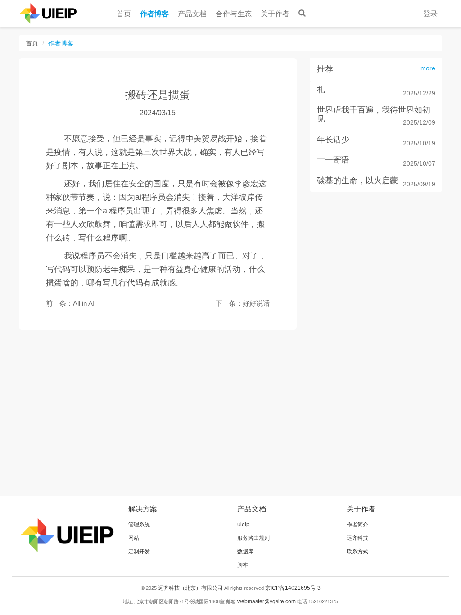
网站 (133, 538)
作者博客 (154, 14)
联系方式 (357, 551)
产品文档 (192, 14)
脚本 (242, 565)
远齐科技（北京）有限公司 (190, 588)
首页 (124, 14)
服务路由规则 (253, 538)
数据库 (245, 551)
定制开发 (139, 551)
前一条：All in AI (70, 303)
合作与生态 (234, 14)
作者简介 (357, 524)
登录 (430, 14)
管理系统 (139, 524)
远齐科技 (357, 538)
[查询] (302, 11)
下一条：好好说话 (243, 303)
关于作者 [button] (275, 14)
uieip (243, 524)
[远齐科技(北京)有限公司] (45, 13)
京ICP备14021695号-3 (293, 588)
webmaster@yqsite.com (266, 601)
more (427, 68)
